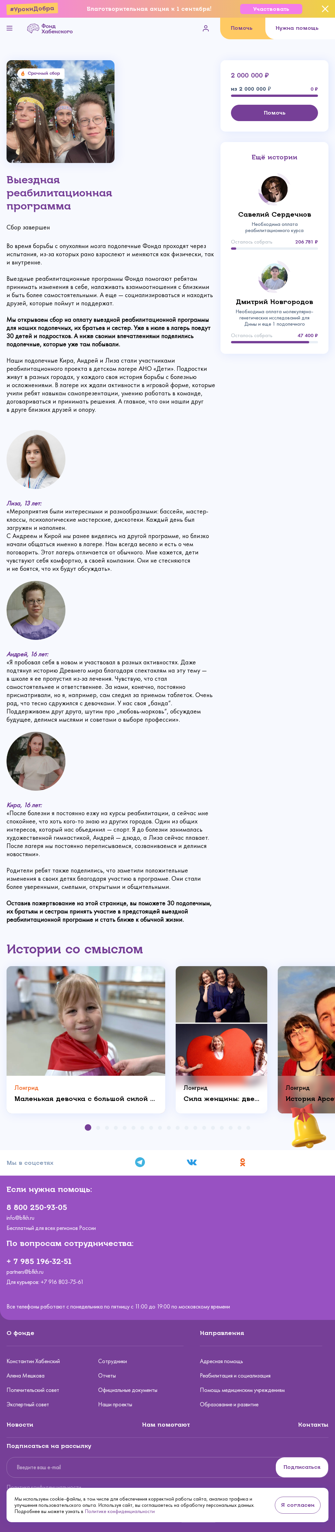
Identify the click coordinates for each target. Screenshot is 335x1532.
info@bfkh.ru (20, 1218)
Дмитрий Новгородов (274, 302)
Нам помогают (166, 1424)
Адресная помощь (221, 1361)
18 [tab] (239, 1128)
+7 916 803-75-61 (62, 1282)
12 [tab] (186, 1128)
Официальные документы (127, 1390)
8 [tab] (151, 1128)
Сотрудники (112, 1361)
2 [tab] (98, 1128)
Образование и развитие (229, 1404)
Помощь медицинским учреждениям (242, 1390)
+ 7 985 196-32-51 (39, 1261)
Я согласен (297, 1505)
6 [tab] (133, 1128)
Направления (222, 1333)
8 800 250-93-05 (37, 1207)
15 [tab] (213, 1128)
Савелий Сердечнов (274, 214)
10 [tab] (169, 1128)
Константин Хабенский (33, 1361)
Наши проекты (115, 1404)
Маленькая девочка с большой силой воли (85, 1099)
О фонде (20, 1333)
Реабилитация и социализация (235, 1375)
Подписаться (302, 1467)
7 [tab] (142, 1128)
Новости (20, 1424)
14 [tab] (204, 1128)
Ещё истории (274, 157)
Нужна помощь (297, 28)
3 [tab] (107, 1128)
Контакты (313, 1424)
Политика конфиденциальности (44, 1487)
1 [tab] (88, 1127)
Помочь (242, 28)
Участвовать (271, 9)
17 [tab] (231, 1128)
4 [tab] (116, 1128)
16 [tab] (222, 1128)
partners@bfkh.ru (25, 1272)
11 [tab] (178, 1128)
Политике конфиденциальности (120, 1511)
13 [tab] (195, 1128)
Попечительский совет (33, 1390)
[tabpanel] (86, 1039)
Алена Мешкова (25, 1375)
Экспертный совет (28, 1404)
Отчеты (107, 1375)
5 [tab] (125, 1128)
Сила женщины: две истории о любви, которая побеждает (221, 1099)
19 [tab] (248, 1128)
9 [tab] (160, 1128)
